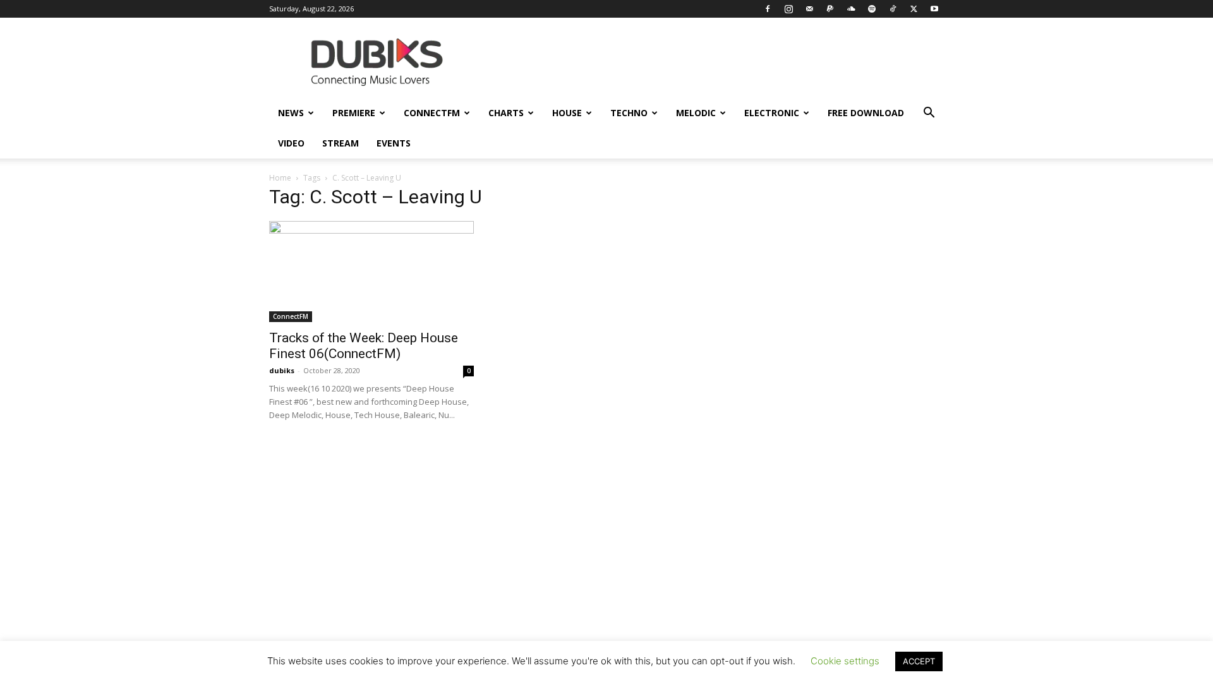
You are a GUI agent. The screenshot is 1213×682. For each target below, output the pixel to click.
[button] (929, 114)
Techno (629, 113)
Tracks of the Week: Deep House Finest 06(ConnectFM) (363, 345)
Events (394, 143)
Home (280, 177)
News (291, 113)
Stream (340, 143)
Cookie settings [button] (845, 661)
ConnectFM (432, 113)
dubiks (281, 370)
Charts (506, 113)
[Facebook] (767, 9)
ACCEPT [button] (919, 661)
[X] (913, 9)
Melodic (696, 113)
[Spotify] (871, 9)
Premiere (353, 113)
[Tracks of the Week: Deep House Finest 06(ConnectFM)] (371, 271)
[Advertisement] (606, 562)
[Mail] (809, 9)
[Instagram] (788, 9)
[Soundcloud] (851, 9)
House (567, 113)
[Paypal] (830, 9)
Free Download (866, 113)
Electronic (771, 113)
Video (291, 143)
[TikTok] (892, 9)
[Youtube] (934, 9)
